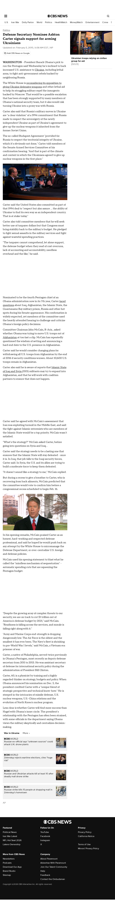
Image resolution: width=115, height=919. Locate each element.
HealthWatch (61, 22)
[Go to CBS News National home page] (57, 16)
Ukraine (39, 69)
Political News (10, 832)
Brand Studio (9, 871)
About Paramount (49, 859)
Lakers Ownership (11, 844)
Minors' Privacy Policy (88, 848)
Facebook (45, 836)
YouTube (44, 832)
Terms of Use (84, 844)
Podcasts (7, 863)
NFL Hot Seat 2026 (12, 840)
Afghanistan (10, 337)
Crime (105, 22)
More (26, 733)
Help (42, 871)
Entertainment (92, 22)
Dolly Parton (28, 22)
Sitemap (7, 875)
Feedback (45, 875)
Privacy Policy (84, 832)
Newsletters (8, 859)
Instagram (45, 840)
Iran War (15, 22)
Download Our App (12, 867)
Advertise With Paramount (53, 863)
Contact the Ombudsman (52, 879)
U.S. (6, 22)
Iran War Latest (10, 836)
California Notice (86, 836)
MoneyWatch (76, 22)
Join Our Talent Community (53, 867)
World (39, 22)
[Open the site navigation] (22, 16)
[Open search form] (108, 16)
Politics (48, 22)
